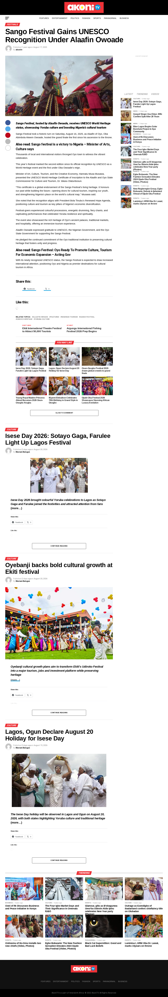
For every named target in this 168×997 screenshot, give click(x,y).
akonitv (19, 50)
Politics (75, 18)
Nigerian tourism (70, 317)
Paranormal (110, 18)
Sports (97, 18)
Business (124, 18)
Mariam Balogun (23, 452)
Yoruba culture (42, 319)
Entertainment (59, 18)
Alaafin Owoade (40, 317)
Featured (54, 317)
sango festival (87, 317)
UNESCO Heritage (24, 319)
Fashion (86, 18)
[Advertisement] (142, 73)
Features (44, 18)
